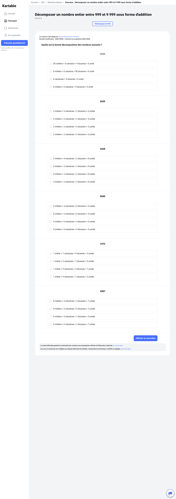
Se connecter (14, 35)
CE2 (43, 2)
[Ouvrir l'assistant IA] (170, 493)
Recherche (13, 28)
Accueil (11, 13)
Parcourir (12, 21)
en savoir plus (118, 345)
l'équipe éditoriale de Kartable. (68, 37)
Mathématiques (55, 2)
